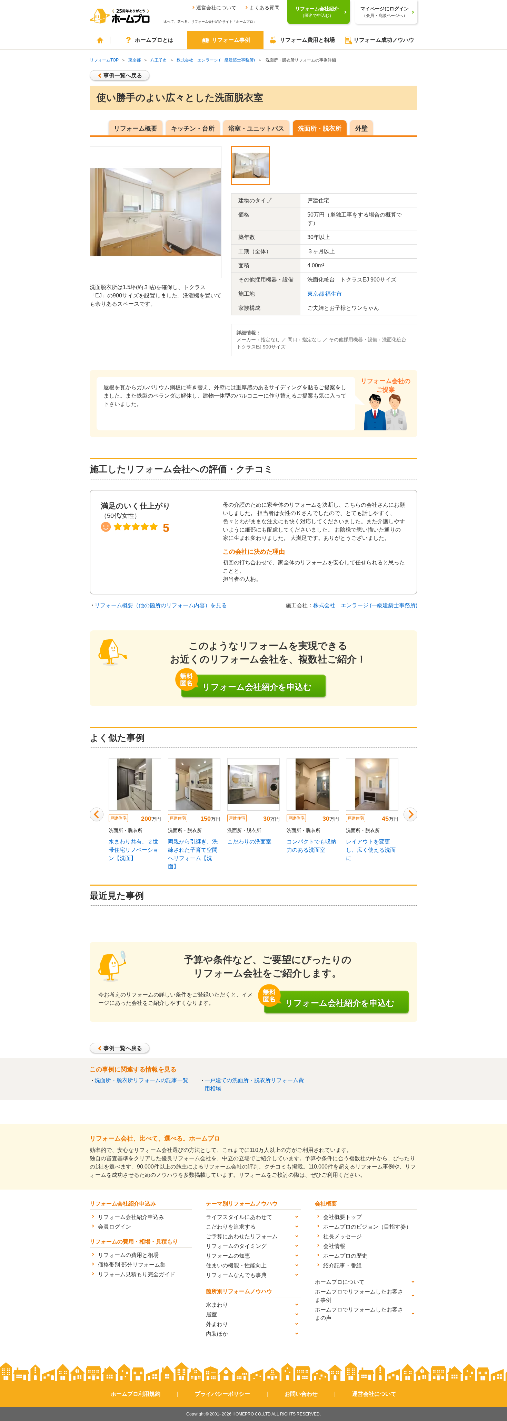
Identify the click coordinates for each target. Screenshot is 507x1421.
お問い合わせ (301, 1394)
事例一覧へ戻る (122, 75)
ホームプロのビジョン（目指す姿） (367, 1227)
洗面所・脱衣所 (319, 128)
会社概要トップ (342, 1217)
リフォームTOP (104, 60)
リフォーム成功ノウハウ (384, 40)
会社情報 (334, 1246)
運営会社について (216, 7)
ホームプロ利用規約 (135, 1394)
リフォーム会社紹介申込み (131, 1217)
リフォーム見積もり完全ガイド (136, 1274)
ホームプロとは (154, 40)
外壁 (361, 128)
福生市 (333, 294)
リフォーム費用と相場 (307, 40)
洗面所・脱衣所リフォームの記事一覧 (141, 1080)
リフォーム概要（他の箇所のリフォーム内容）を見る (161, 605)
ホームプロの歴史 (345, 1256)
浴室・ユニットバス (256, 128)
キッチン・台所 (193, 128)
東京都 (134, 60)
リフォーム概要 (135, 128)
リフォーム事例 (231, 40)
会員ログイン (114, 1227)
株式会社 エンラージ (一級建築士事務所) (216, 60)
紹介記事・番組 (342, 1265)
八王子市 (158, 60)
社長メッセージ (342, 1236)
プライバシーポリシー (222, 1394)
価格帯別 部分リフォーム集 (132, 1265)
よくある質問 (264, 7)
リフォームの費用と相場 (128, 1255)
